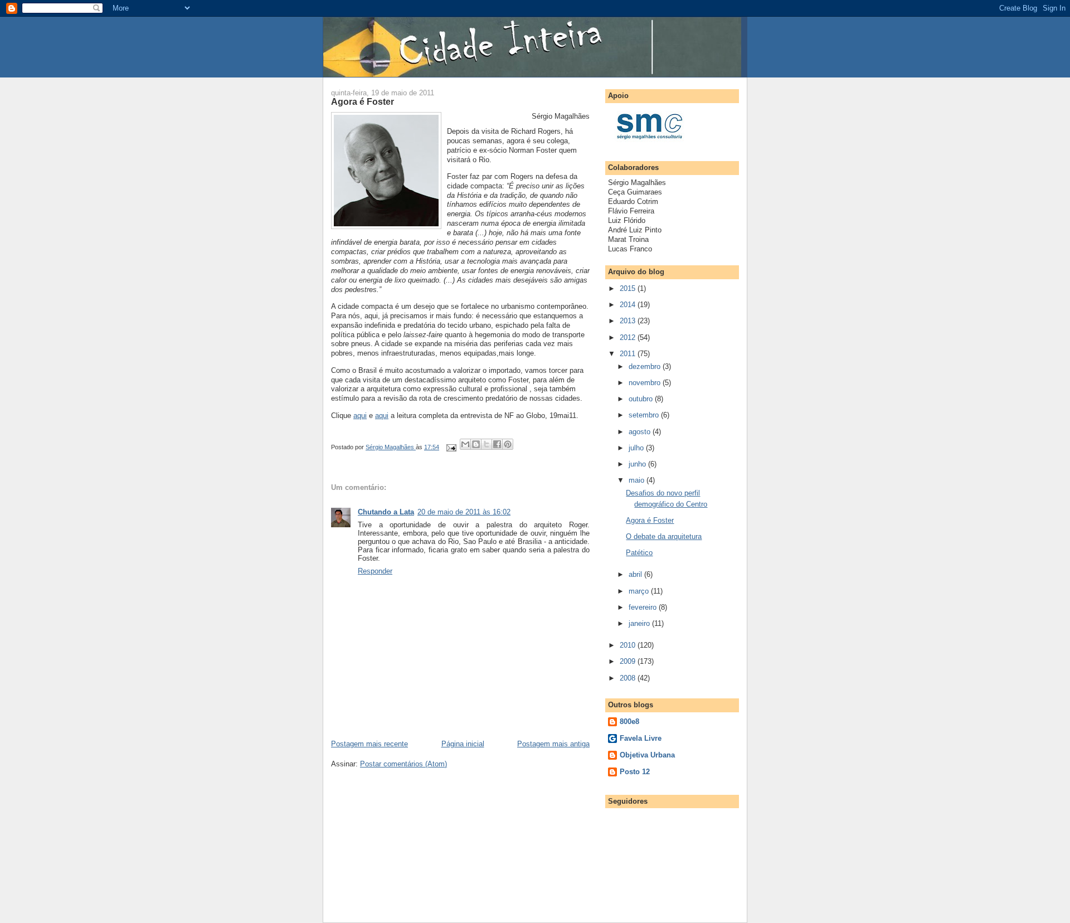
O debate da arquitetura (664, 536)
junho (638, 464)
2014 (629, 304)
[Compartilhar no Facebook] (497, 444)
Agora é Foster (650, 520)
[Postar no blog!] (475, 444)
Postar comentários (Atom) (403, 764)
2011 (629, 353)
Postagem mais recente (369, 744)
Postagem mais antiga (553, 744)
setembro (645, 415)
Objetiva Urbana (647, 755)
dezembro (646, 366)
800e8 (629, 721)
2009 (629, 661)
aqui (360, 415)
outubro (642, 399)
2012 (629, 337)
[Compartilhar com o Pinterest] (507, 444)
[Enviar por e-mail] (465, 444)
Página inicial (462, 744)
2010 (629, 645)
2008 (629, 678)
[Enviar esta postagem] (450, 447)
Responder (375, 571)
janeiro (640, 623)
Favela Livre (641, 738)
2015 (629, 288)
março (640, 591)
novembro (646, 382)
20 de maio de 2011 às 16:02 (463, 512)
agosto (641, 432)
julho (637, 448)
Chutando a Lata (386, 512)
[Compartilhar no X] (486, 444)
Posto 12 (635, 771)
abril (636, 574)
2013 (629, 321)
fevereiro (644, 607)
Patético (639, 552)
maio (637, 480)
